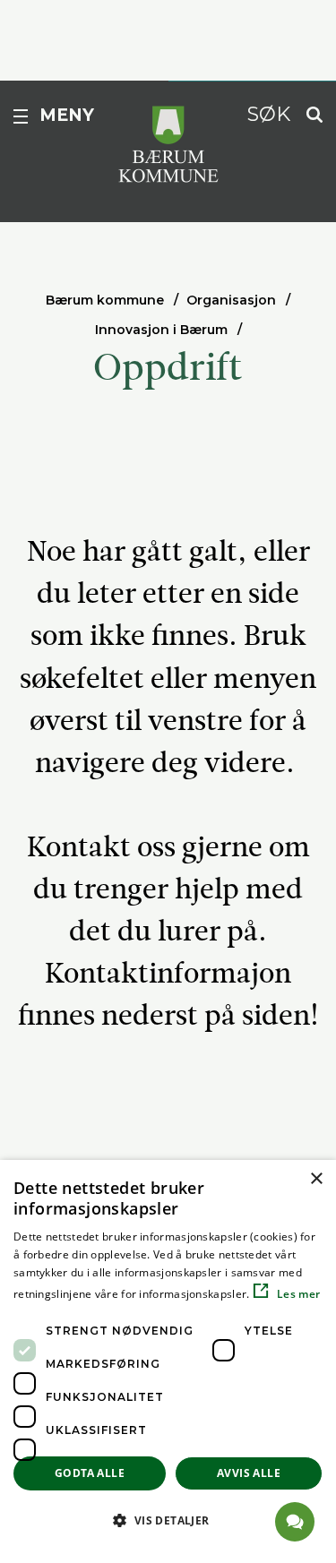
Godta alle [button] (90, 1473)
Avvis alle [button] (248, 1473)
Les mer (297, 1293)
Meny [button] (66, 115)
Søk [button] (268, 113)
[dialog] (168, 1361)
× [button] (316, 1179)
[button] (168, 1520)
